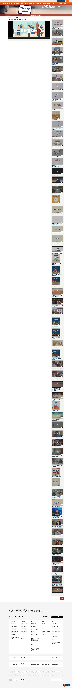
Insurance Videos (25, 17)
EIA (21, 634)
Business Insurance (14, 632)
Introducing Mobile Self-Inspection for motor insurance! (57, 315)
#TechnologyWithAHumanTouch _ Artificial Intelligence (57, 574)
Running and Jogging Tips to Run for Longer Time (57, 100)
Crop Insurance (13, 634)
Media (43, 634)
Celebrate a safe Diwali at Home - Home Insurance (57, 275)
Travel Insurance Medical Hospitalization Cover (56, 420)
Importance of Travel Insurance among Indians (57, 487)
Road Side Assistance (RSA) (56, 54)
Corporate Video (54, 109)
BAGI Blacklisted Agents (56, 628)
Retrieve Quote (23, 626)
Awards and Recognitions (46, 631)
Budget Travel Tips (55, 410)
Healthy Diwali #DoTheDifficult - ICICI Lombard (57, 306)
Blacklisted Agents (55, 626)
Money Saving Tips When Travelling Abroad (57, 204)
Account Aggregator (55, 636)
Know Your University (55, 175)
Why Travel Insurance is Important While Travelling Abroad (57, 166)
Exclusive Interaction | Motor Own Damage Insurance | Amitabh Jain (57, 585)
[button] (9, 38)
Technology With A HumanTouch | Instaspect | (57, 564)
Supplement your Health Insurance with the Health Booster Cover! (57, 348)
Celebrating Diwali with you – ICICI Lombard (57, 286)
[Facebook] (9, 616)
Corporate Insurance (46, 3)
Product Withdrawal (34, 626)
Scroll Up (61, 598)
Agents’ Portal (54, 623)
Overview (43, 623)
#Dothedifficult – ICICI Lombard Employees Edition (57, 296)
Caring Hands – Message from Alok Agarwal (57, 536)
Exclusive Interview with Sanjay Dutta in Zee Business (57, 517)
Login (67, 0)
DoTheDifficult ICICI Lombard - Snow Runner (57, 184)
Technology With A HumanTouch (57, 554)
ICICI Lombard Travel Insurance (56, 506)
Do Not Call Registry (34, 628)
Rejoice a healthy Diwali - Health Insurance (57, 327)
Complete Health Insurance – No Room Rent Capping (57, 456)
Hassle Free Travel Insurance (56, 73)
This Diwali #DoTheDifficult (56, 437)
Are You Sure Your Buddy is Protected (56, 400)
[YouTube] (19, 616)
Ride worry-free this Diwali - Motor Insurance (57, 338)
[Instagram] (12, 616)
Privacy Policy (33, 623)
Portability (22, 632)
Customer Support (24, 623)
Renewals (60, 3)
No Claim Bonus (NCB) (55, 156)
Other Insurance (54, 3)
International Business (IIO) (56, 637)
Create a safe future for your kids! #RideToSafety (57, 368)
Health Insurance (24, 3)
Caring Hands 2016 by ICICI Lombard (57, 253)
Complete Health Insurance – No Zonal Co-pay (57, 466)
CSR (42, 626)
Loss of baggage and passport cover (56, 214)
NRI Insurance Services (14, 631)
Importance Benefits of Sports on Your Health (57, 129)
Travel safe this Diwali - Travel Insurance (56, 359)
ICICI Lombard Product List (35, 644)
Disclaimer (33, 631)
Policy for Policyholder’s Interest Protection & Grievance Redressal (35, 639)
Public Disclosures (45, 629)
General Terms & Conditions (35, 629)
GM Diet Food (54, 90)
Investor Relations (44, 632)
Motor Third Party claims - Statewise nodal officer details (35, 649)
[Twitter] (15, 616)
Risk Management (44, 628)
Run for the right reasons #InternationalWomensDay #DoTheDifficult (56, 389)
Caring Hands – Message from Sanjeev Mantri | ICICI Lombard (56, 527)
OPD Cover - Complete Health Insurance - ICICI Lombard (56, 497)
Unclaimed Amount (24, 628)
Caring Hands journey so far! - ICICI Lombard (57, 264)
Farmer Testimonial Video (56, 545)
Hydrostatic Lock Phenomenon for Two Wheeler (57, 64)
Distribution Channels (55, 629)
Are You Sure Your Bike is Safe (56, 193)
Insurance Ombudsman (35, 632)
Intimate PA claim (24, 629)
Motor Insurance (16, 3)
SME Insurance (38, 3)
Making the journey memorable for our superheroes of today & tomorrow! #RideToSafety (57, 378)
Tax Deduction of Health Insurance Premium (57, 234)
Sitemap (53, 639)
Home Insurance (54, 119)
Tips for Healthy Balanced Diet (56, 138)
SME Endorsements (24, 638)
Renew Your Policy (24, 631)
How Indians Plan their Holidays (57, 476)
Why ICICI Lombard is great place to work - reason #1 (57, 224)
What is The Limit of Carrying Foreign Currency (56, 147)
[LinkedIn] (22, 616)
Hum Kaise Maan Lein (55, 446)
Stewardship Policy (34, 634)
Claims (65, 3)
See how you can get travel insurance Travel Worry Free (56, 28)
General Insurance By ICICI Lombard (14, 17)
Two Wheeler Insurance (14, 626)
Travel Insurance (31, 3)
